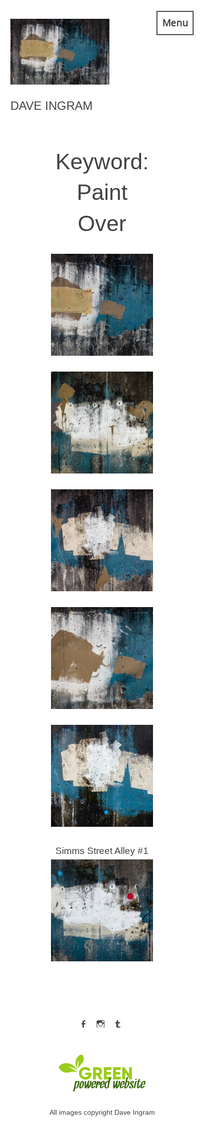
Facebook (83, 1022)
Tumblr (118, 1022)
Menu (175, 22)
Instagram (100, 1022)
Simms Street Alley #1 (102, 902)
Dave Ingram (51, 105)
